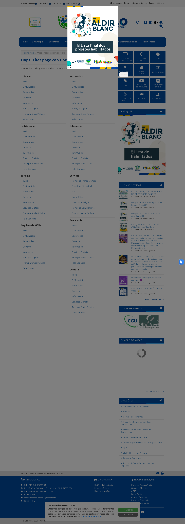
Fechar (124, 74)
